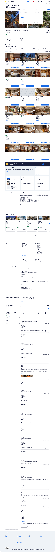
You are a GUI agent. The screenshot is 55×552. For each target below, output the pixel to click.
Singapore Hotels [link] (16, 529)
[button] (23, 16)
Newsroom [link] (6, 541)
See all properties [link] (8, 3)
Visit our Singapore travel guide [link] (29, 170)
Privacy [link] (29, 536)
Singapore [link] (12, 529)
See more (7, 171)
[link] (48, 3)
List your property (37, 1)
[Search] (48, 308)
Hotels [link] (10, 529)
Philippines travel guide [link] (19, 536)
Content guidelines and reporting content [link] (32, 541)
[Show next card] (49, 223)
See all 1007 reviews (24, 526)
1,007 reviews (7, 316)
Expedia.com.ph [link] (7, 529)
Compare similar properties (28, 232)
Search (48, 9)
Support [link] (41, 536)
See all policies (22, 262)
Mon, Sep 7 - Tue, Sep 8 (24, 9)
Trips (44, 1)
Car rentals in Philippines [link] (19, 542)
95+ (48, 26)
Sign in (49, 1)
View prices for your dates (15, 67)
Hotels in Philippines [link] (19, 537)
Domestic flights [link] (18, 541)
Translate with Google (23, 521)
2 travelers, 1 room (37, 9)
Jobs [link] (5, 537)
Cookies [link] (29, 537)
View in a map (37, 174)
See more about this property (23, 212)
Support (42, 1)
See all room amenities (23, 255)
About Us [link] (6, 536)
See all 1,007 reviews (8, 35)
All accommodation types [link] (19, 543)
